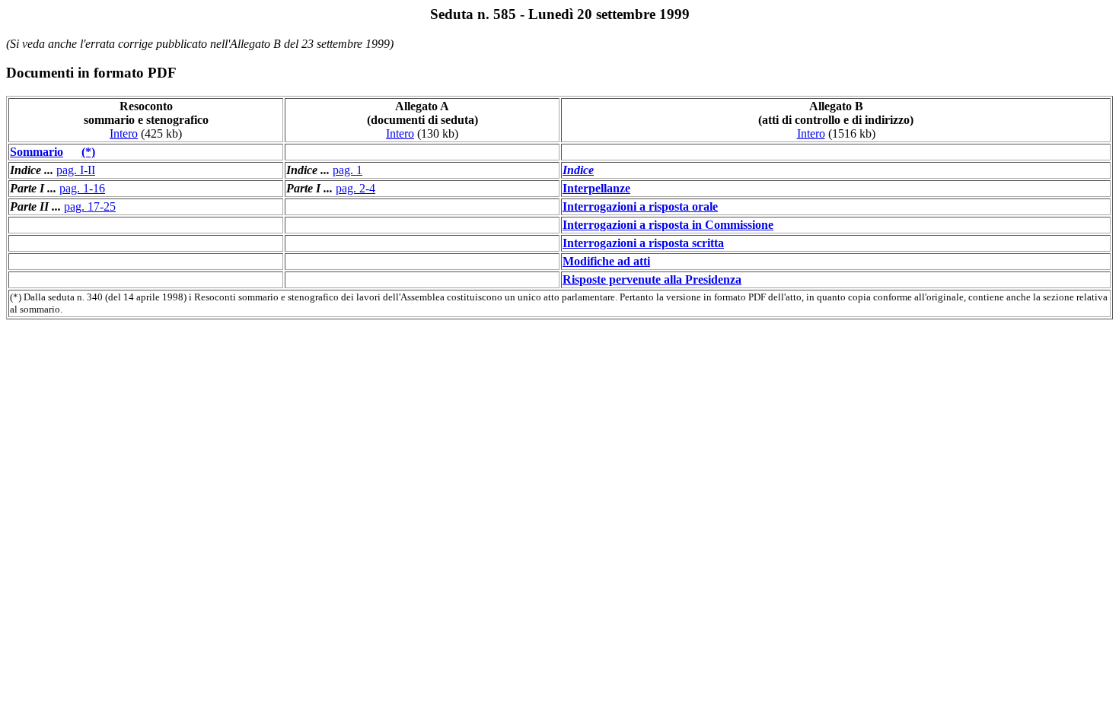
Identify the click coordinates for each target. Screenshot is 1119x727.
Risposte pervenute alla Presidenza (652, 279)
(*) (88, 151)
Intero (124, 133)
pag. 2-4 (355, 188)
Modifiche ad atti (606, 261)
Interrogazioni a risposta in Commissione (668, 224)
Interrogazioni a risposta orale (640, 206)
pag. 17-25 (90, 206)
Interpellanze (596, 188)
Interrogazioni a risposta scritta (643, 243)
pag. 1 (347, 169)
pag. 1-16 (82, 188)
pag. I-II (75, 169)
